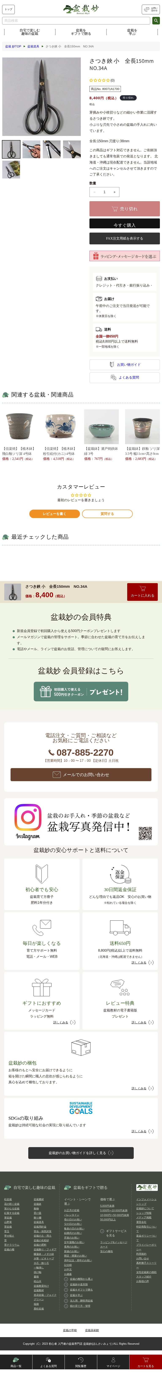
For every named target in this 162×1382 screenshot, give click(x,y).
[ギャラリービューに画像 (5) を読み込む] (11, 170)
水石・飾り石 (41, 1263)
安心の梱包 (106, 1251)
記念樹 (68, 1265)
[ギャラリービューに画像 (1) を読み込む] (11, 149)
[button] (99, 80)
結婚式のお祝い (73, 1233)
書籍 (36, 1276)
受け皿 (37, 1213)
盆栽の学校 (70, 1330)
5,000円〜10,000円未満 (113, 1210)
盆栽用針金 (40, 1226)
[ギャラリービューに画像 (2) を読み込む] (31, 149)
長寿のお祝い (71, 1246)
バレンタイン (71, 1214)
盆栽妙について (145, 1208)
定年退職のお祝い (74, 1242)
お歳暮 (68, 1274)
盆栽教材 (39, 1290)
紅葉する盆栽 (11, 1213)
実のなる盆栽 (11, 1208)
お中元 (68, 1269)
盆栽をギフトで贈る (81, 31)
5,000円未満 (107, 1205)
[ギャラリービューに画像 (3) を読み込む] (52, 149)
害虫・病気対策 (42, 1231)
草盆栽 (8, 1217)
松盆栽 (8, 1199)
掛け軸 (37, 1272)
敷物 (36, 1208)
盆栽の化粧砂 (41, 1240)
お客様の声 (142, 1281)
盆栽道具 (39, 1222)
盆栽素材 (39, 1199)
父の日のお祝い (73, 1224)
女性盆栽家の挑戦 (146, 1272)
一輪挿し (39, 1267)
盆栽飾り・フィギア (45, 1249)
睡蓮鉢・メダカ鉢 (44, 1254)
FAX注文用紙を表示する (124, 238)
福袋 (36, 1304)
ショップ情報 (143, 1213)
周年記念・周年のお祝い (78, 1260)
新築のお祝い (71, 1251)
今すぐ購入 (125, 225)
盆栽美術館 (92, 1330)
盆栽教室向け (41, 1285)
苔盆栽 (8, 1226)
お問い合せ (142, 1258)
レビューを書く (54, 514)
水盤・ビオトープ (44, 1258)
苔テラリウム (11, 1244)
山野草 (8, 1222)
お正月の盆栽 (71, 1210)
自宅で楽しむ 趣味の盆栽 (30, 31)
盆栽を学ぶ (132, 31)
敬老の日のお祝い (74, 1228)
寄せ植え (9, 1235)
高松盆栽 (39, 1308)
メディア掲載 (143, 1217)
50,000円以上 (108, 1219)
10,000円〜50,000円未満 (114, 1215)
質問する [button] (107, 514)
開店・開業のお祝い (75, 1255)
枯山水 (37, 1281)
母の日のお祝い (73, 1219)
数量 (92, 183)
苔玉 (6, 1231)
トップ (8, 9)
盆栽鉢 (37, 1204)
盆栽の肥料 (40, 1244)
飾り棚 (37, 1217)
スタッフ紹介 (143, 1276)
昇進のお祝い (71, 1237)
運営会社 (141, 1222)
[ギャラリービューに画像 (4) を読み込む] (72, 149)
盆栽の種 (9, 1249)
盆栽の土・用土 (42, 1235)
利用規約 (141, 1253)
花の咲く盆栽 (11, 1204)
